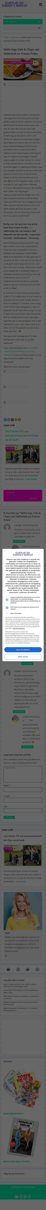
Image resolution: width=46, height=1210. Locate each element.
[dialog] (23, 605)
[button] (23, 613)
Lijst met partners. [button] (19, 628)
